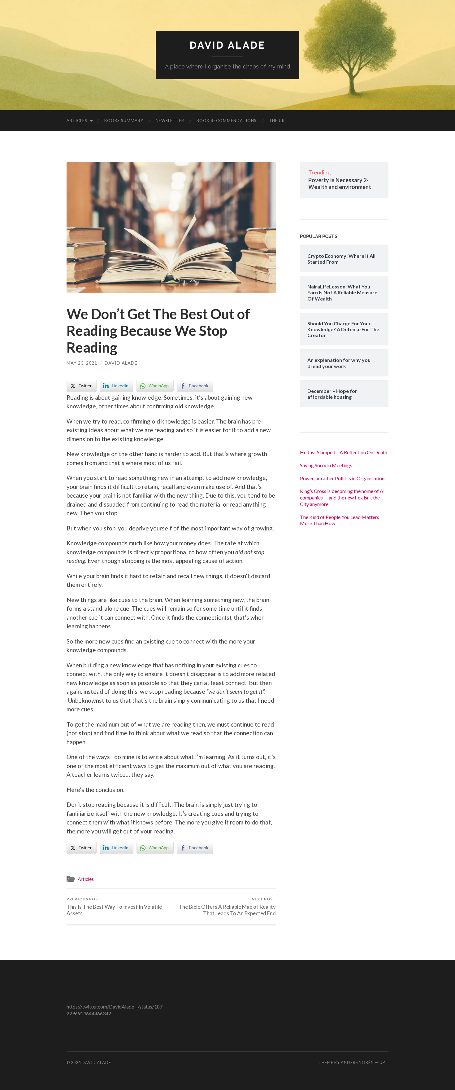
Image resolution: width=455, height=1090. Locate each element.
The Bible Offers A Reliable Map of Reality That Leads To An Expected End (227, 906)
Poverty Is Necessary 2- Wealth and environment (339, 183)
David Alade (228, 45)
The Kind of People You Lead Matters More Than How (339, 520)
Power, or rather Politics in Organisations (343, 478)
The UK (277, 120)
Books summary (123, 120)
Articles (77, 120)
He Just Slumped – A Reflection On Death (343, 452)
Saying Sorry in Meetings (326, 465)
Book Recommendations (227, 120)
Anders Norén (357, 1062)
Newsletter (170, 120)
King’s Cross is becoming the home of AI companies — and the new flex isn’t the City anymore (342, 497)
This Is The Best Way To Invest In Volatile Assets (114, 906)
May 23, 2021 (82, 363)
